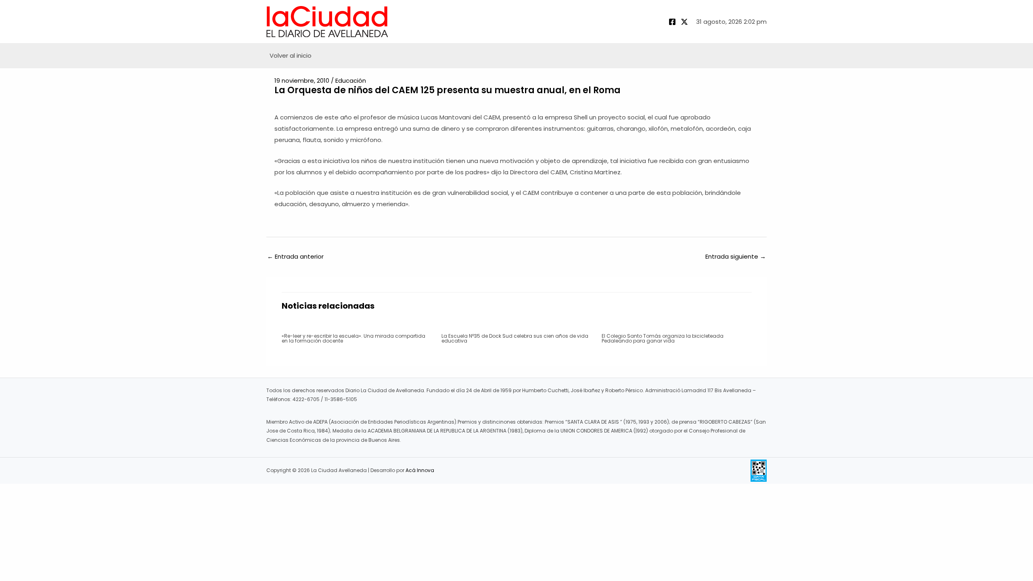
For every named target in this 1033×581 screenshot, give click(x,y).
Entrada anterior (295, 256)
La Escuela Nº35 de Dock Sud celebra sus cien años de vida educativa (514, 338)
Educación (350, 80)
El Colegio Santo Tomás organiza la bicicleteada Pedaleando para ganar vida (663, 338)
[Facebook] (672, 21)
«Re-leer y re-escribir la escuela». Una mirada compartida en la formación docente (353, 338)
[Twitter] (684, 21)
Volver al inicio (291, 55)
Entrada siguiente (735, 256)
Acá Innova (420, 470)
